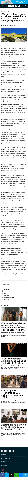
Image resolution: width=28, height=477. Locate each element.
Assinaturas (4, 468)
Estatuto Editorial (5, 458)
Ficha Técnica (4, 461)
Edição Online (4, 472)
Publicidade (4, 465)
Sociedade (5, 12)
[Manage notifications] (3, 470)
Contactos (4, 454)
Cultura (18, 343)
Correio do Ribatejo (14, 6)
